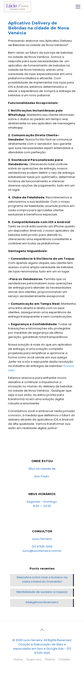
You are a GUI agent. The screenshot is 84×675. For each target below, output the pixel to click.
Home (18, 659)
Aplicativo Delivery (29, 23)
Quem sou (33, 659)
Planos (50, 659)
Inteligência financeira (42, 602)
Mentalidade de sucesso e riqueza (42, 592)
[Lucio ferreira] (17, 6)
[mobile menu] (78, 7)
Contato (64, 659)
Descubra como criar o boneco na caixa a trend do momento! (42, 579)
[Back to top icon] (42, 630)
